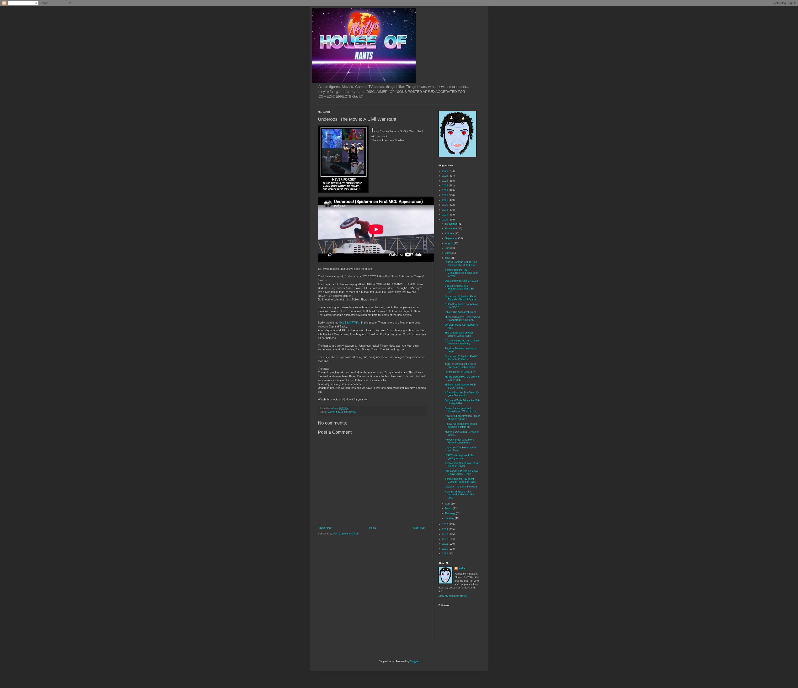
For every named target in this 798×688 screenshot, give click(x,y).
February (450, 513)
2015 (445, 524)
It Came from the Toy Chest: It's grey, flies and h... (462, 394)
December (451, 223)
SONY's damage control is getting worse (459, 457)
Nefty (462, 568)
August (449, 243)
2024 (445, 180)
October (450, 233)
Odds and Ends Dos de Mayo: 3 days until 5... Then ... (461, 472)
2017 (445, 214)
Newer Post (325, 527)
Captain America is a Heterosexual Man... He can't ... (459, 288)
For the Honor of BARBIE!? (460, 371)
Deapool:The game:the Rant (461, 486)
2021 (445, 195)
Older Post (419, 527)
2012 (445, 539)
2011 (445, 543)
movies (339, 412)
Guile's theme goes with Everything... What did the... (461, 410)
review (352, 412)
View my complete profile (452, 595)
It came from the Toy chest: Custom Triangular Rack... (461, 480)
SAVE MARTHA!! (349, 322)
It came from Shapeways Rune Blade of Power (462, 465)
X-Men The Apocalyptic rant (460, 312)
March (449, 508)
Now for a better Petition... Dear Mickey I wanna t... (462, 417)
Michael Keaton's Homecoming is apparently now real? (462, 318)
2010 (445, 548)
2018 (445, 209)
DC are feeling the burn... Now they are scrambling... (462, 342)
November (451, 228)
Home (372, 527)
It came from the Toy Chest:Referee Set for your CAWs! (461, 272)
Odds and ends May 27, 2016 (461, 280)
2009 (445, 553)
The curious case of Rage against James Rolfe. (459, 334)
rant (346, 412)
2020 (445, 200)
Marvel (331, 412)
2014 (445, 529)
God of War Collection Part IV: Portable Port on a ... (461, 358)
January (450, 518)
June (448, 252)
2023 (445, 185)
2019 (445, 204)
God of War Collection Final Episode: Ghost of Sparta (460, 298)
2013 (445, 534)
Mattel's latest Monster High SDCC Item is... (460, 386)
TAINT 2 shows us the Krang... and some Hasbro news (461, 365)
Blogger (414, 661)
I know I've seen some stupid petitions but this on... (461, 425)
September (451, 238)
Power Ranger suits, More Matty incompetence (459, 441)
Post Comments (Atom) (346, 533)
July (447, 248)
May (448, 257)
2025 (445, 175)
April (448, 503)
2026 (445, 171)
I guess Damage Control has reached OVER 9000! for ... (461, 263)
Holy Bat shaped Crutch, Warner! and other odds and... (459, 494)
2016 (445, 219)
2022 (445, 190)
